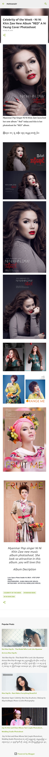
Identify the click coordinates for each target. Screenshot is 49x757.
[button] (4, 35)
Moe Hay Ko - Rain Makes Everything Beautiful (19, 693)
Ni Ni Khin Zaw (9, 597)
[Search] (45, 4)
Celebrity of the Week (12, 593)
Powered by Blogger (26, 754)
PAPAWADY (12, 3)
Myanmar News (29, 593)
